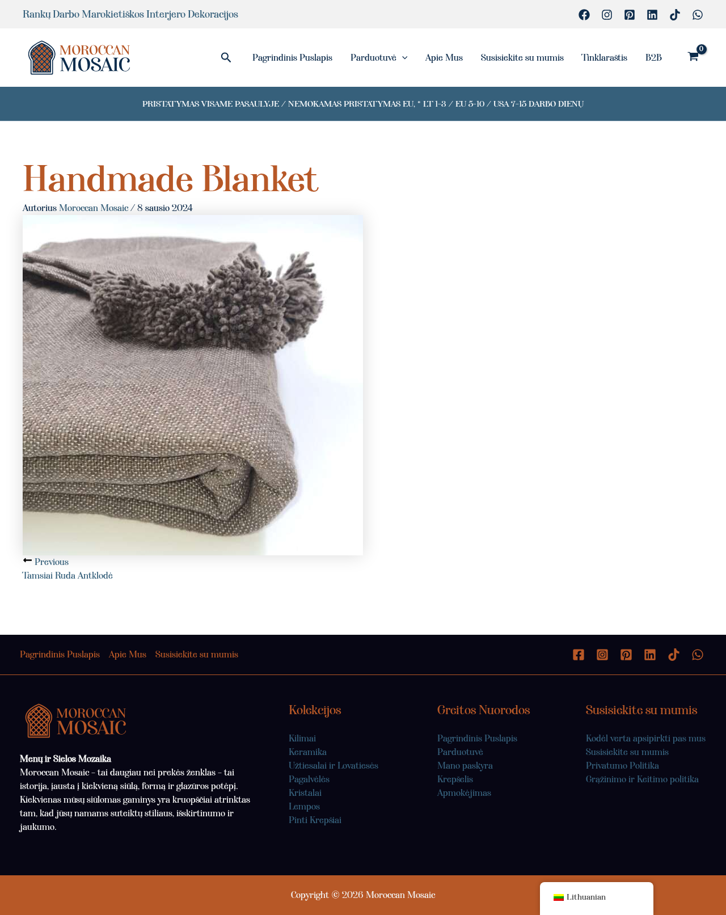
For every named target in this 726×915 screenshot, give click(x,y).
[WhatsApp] (697, 14)
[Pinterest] (629, 14)
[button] (226, 58)
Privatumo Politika (622, 765)
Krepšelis (455, 779)
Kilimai (302, 738)
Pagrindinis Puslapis (292, 57)
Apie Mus (444, 57)
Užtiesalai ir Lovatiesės (333, 765)
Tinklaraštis (604, 57)
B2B (653, 57)
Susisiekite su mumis (522, 57)
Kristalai (305, 792)
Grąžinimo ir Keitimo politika (642, 779)
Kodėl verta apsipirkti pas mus (646, 738)
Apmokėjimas (464, 792)
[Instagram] (607, 14)
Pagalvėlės (309, 779)
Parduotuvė (373, 57)
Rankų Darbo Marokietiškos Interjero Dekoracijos (130, 14)
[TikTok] (675, 14)
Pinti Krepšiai (315, 820)
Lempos (304, 806)
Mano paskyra (465, 765)
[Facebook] (584, 14)
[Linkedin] (652, 14)
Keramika (308, 752)
